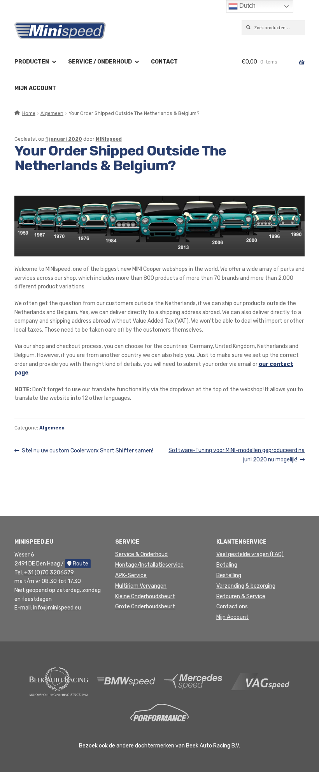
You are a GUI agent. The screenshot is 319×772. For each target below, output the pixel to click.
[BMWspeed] (126, 681)
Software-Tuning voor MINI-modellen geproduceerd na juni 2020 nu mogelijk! (236, 455)
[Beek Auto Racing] (59, 681)
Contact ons (232, 606)
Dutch (247, 5)
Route (80, 563)
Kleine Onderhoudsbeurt (145, 596)
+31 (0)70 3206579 (49, 572)
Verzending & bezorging (245, 586)
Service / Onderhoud (100, 61)
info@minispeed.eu (57, 607)
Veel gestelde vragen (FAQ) (250, 554)
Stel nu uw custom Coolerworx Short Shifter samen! (87, 451)
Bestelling (228, 575)
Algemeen (51, 113)
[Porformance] (159, 712)
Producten (31, 61)
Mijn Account (232, 617)
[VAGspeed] (260, 681)
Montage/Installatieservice (149, 565)
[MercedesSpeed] (193, 681)
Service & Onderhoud (141, 554)
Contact (164, 61)
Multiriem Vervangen (141, 586)
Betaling (226, 565)
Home (28, 113)
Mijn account (35, 88)
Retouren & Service (240, 596)
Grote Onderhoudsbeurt (145, 606)
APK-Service (131, 575)
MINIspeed (109, 139)
